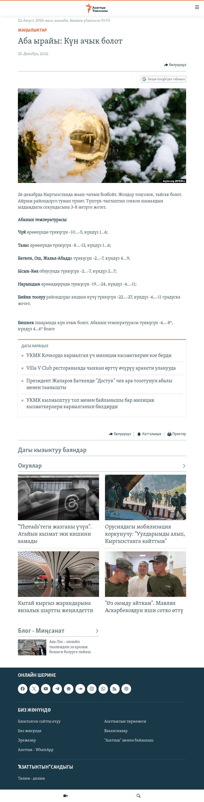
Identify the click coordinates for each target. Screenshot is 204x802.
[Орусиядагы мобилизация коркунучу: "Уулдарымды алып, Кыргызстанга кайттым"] (145, 497)
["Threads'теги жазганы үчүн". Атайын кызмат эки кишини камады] (58, 497)
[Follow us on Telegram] (57, 688)
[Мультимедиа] (65, 796)
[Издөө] (138, 796)
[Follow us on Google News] (68, 688)
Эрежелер (27, 741)
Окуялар (30, 466)
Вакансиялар (116, 731)
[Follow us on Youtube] (46, 688)
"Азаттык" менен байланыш (128, 741)
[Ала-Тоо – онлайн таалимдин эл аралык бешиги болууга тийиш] (32, 647)
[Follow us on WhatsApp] (103, 688)
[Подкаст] (126, 688)
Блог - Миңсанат (41, 631)
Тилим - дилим (31, 779)
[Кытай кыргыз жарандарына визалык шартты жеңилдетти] (58, 574)
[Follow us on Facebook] (22, 688)
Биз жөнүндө (29, 731)
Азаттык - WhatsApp (35, 750)
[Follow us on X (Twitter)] (34, 688)
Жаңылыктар (32, 30)
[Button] (175, 65)
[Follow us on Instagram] (92, 688)
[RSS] (114, 688)
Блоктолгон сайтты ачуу (39, 722)
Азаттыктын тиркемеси (125, 722)
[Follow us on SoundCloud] (80, 688)
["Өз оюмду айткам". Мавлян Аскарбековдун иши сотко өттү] (145, 574)
